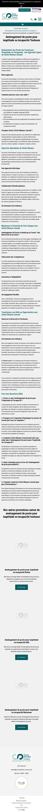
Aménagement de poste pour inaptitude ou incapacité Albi (21, 641)
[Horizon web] (19, 809)
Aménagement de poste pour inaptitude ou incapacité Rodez (21, 571)
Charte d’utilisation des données (21, 803)
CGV (21, 805)
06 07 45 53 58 (21, 766)
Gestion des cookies (21, 807)
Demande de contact (25, 10)
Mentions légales (21, 801)
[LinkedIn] (23, 24)
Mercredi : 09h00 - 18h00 (21, 773)
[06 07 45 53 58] (32, 19)
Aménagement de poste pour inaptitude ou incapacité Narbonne (21, 711)
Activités (22, 798)
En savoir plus (22, 587)
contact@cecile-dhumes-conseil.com (35, 19)
